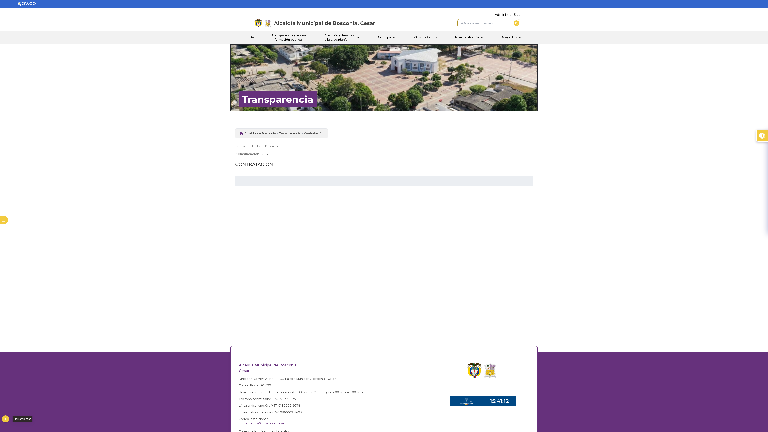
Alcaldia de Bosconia (260, 133)
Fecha (256, 146)
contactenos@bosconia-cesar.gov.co (267, 423)
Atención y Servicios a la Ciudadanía (340, 37)
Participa (384, 37)
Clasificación (248, 154)
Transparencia (290, 133)
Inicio (250, 37)
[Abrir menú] (237, 148)
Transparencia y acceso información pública (289, 37)
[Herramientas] (5, 418)
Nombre (242, 146)
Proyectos (509, 37)
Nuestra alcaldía (467, 37)
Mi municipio (423, 37)
